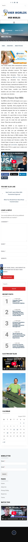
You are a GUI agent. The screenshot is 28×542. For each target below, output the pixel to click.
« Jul (4, 442)
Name (3, 244)
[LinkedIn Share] (1, 271)
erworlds (9, 30)
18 (7, 433)
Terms (3, 497)
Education (5, 33)
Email (3, 251)
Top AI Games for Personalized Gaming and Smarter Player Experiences (19, 335)
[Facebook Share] (1, 265)
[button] (2, 277)
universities (14, 144)
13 (14, 429)
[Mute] (21, 369)
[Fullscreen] (23, 369)
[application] (14, 363)
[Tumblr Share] (1, 274)
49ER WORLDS (14, 17)
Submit (4, 474)
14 (17, 429)
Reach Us (3, 494)
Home (3, 483)
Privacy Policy (5, 490)
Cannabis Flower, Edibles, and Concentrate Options (18, 302)
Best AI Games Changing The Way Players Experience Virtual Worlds (18, 313)
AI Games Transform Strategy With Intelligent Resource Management (18, 324)
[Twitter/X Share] (1, 268)
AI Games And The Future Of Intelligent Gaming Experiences (18, 346)
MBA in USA (17, 77)
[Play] (4, 369)
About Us (3, 487)
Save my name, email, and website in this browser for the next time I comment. (13, 270)
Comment (4, 222)
